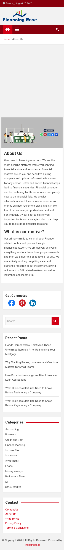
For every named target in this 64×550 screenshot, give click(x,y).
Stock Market (13, 487)
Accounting (12, 429)
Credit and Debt (14, 439)
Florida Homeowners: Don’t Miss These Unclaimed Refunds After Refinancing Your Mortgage (30, 349)
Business (10, 434)
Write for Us (12, 518)
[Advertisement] (32, 78)
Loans (9, 466)
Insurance (11, 455)
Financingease (32, 544)
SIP (7, 481)
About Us (10, 514)
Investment (11, 460)
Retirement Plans (15, 476)
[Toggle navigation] (17, 29)
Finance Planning (15, 445)
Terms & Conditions (17, 527)
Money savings (14, 471)
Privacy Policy (13, 523)
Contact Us (11, 509)
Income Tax (12, 450)
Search (55, 321)
